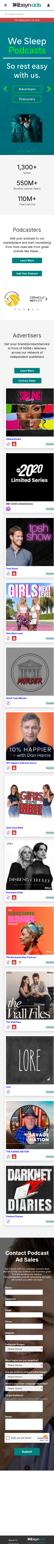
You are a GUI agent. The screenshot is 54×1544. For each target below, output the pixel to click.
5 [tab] (33, 309)
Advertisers (27, 93)
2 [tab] (24, 151)
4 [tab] (33, 151)
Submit (27, 1451)
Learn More (27, 260)
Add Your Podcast (27, 273)
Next (48, 88)
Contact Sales (27, 380)
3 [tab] (28, 151)
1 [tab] (19, 151)
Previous (6, 88)
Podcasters (27, 103)
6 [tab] (37, 309)
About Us (12, 1540)
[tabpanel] (27, 88)
